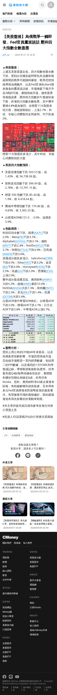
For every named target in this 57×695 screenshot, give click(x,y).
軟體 (5, 562)
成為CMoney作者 (38, 630)
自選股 (34, 13)
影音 (5, 575)
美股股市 (7, 647)
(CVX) (49, 271)
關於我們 (7, 542)
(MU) (26, 292)
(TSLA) (24, 250)
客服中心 (34, 621)
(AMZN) (7, 254)
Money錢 (7, 611)
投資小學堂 (8, 616)
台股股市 (7, 643)
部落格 (17, 542)
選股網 (33, 584)
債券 (5, 661)
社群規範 (38, 688)
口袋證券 (7, 629)
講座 (5, 566)
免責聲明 (48, 688)
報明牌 (33, 589)
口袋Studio (35, 607)
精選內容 (21, 13)
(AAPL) (38, 233)
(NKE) (27, 262)
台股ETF (7, 652)
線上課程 (7, 570)
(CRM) (49, 258)
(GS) (20, 271)
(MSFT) (7, 245)
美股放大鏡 (8, 625)
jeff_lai (6, 54)
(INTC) (49, 288)
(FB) (21, 237)
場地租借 (34, 634)
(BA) (5, 267)
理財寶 (6, 557)
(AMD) (27, 284)
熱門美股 (8, 13)
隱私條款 (5, 688)
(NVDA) (17, 288)
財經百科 (7, 620)
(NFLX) (39, 245)
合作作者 (7, 579)
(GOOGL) (20, 241)
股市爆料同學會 (10, 593)
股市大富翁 (35, 580)
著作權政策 (27, 688)
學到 (32, 603)
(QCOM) (8, 296)
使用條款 (16, 688)
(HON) (41, 267)
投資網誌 (7, 607)
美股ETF (7, 656)
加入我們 (27, 542)
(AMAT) (47, 279)
